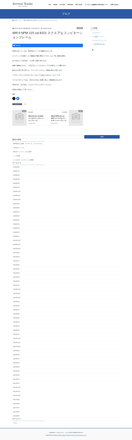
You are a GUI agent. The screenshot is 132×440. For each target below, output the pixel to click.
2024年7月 (16, 261)
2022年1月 (16, 383)
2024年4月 (16, 273)
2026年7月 (16, 171)
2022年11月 (16, 342)
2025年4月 (16, 224)
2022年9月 (16, 350)
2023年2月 (16, 330)
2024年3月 (16, 277)
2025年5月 (16, 220)
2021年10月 (16, 395)
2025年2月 (16, 232)
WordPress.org (99, 44)
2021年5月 (16, 416)
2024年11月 (16, 244)
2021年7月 (16, 407)
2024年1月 (16, 285)
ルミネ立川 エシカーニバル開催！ (24, 160)
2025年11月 (16, 195)
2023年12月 (16, 289)
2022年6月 (16, 363)
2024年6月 (16, 265)
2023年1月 (16, 334)
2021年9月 (16, 399)
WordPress (55, 435)
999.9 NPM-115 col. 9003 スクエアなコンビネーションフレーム (58, 118)
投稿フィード (99, 36)
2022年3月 (16, 375)
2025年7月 (16, 212)
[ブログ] (19, 114)
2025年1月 (16, 236)
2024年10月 (16, 248)
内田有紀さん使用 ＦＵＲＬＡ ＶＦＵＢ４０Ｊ (28, 143)
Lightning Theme (65, 435)
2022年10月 (16, 346)
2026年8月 (16, 167)
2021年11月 (16, 391)
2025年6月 (16, 216)
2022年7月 (16, 359)
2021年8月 (16, 403)
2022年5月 (16, 367)
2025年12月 (16, 191)
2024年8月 (16, 257)
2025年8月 (16, 208)
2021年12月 (16, 387)
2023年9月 (16, 301)
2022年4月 (16, 371)
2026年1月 (16, 187)
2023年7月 (16, 310)
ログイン (97, 33)
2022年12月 (16, 338)
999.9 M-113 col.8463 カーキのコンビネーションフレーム (36, 118)
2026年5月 (16, 179)
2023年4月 (16, 322)
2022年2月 (16, 379)
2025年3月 (16, 228)
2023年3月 (16, 326)
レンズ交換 (16, 156)
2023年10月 (16, 297)
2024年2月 (16, 281)
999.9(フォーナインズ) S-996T (22, 152)
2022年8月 (16, 354)
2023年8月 (16, 305)
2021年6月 (16, 412)
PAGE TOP (127, 425)
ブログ (80, 28)
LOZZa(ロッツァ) (18, 147)
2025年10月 (16, 199)
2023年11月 (16, 293)
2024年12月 (16, 240)
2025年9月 (16, 203)
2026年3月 (16, 183)
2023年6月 (16, 314)
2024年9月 (16, 252)
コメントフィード (100, 40)
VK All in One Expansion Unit (78, 435)
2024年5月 (16, 269)
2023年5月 (16, 318)
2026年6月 (16, 175)
